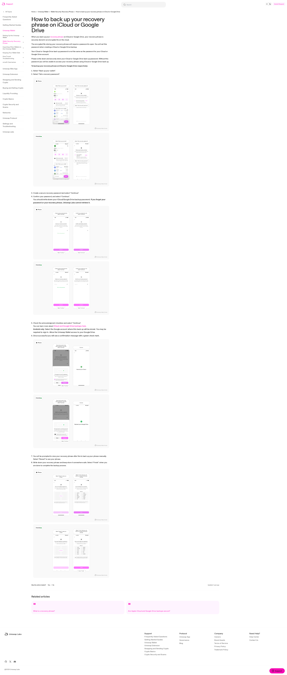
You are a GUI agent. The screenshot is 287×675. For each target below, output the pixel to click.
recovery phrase (56, 37)
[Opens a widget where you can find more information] (277, 671)
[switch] (268, 4)
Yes (49, 585)
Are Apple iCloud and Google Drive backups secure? (149, 611)
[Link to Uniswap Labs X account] (10, 661)
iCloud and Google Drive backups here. (70, 326)
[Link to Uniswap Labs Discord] (14, 661)
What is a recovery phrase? (44, 611)
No (53, 585)
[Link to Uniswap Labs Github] (5, 661)
